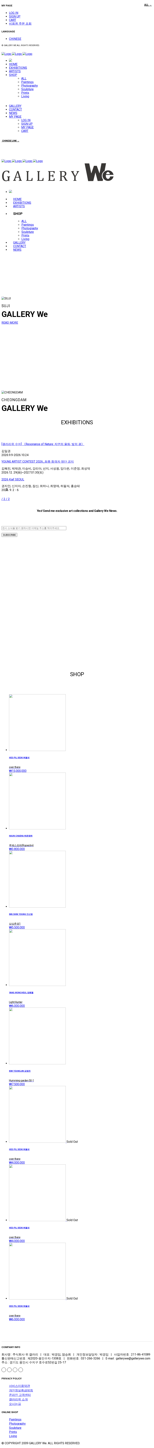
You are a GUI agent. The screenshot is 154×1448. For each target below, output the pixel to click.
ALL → (148, 4)
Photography (17, 1423)
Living (13, 1436)
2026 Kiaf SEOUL (13, 479)
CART (12, 20)
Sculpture (15, 1428)
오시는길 (15, 1404)
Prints (13, 1432)
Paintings (15, 1419)
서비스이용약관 (19, 1386)
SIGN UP (14, 16)
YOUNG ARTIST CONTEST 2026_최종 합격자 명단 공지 (38, 461)
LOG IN (13, 13)
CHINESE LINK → (10, 140)
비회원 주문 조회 (20, 23)
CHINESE (15, 39)
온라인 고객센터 (20, 1395)
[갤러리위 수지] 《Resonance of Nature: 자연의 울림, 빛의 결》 (43, 444)
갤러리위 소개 (18, 1399)
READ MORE (10, 322)
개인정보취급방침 (21, 1390)
